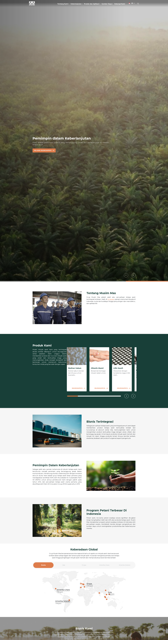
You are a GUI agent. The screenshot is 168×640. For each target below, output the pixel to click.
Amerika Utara (104, 566)
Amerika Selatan (124, 566)
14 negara (110, 299)
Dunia (43, 566)
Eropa (84, 566)
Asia (63, 566)
